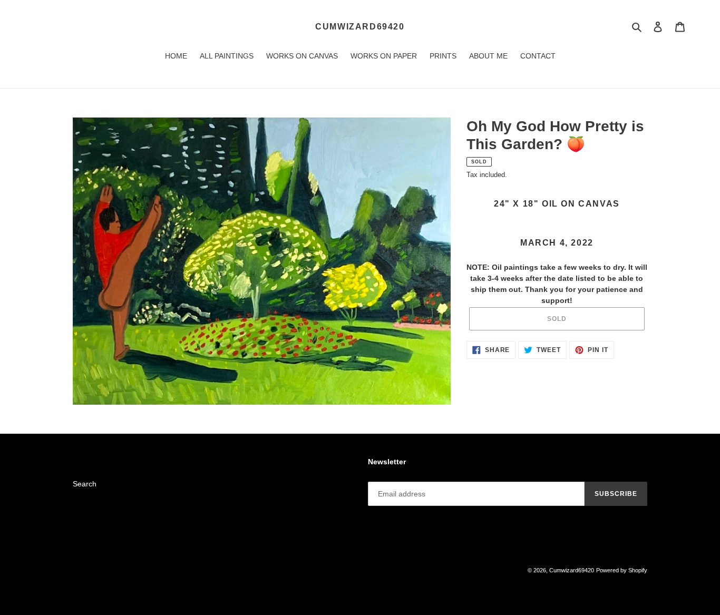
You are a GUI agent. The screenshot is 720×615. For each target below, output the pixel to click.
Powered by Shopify (621, 570)
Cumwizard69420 (359, 26)
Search (84, 484)
